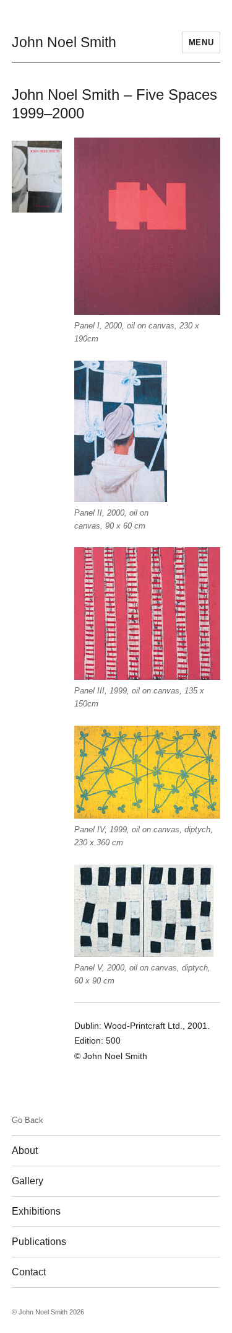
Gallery (27, 1181)
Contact (29, 1272)
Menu (201, 42)
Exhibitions (36, 1211)
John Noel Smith (64, 42)
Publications (39, 1241)
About (25, 1150)
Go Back (27, 1120)
